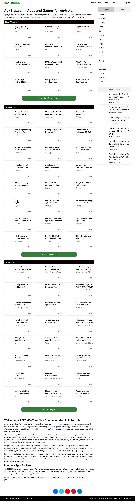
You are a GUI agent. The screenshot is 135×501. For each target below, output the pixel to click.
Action (101, 14)
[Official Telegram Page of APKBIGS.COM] (79, 491)
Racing (101, 60)
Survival (102, 82)
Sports (101, 73)
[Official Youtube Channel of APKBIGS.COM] (67, 491)
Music (101, 52)
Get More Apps (49, 409)
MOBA (101, 48)
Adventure (103, 18)
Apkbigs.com (57, 426)
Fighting (102, 39)
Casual (101, 35)
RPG (100, 65)
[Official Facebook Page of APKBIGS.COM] (55, 491)
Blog (113, 3)
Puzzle (101, 56)
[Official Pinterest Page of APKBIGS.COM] (73, 491)
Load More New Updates (49, 98)
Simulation (103, 69)
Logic (101, 44)
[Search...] (123, 1)
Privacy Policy (118, 498)
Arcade (101, 22)
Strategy (102, 77)
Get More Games (49, 254)
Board (101, 27)
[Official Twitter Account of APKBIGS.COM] (61, 491)
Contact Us (127, 498)
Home (93, 3)
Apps (100, 3)
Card (100, 31)
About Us (93, 498)
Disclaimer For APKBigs (105, 498)
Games (106, 3)
